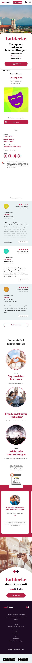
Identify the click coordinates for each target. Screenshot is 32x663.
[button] (26, 2)
